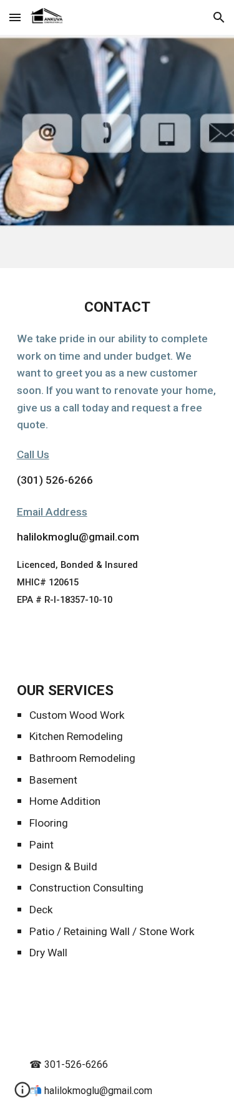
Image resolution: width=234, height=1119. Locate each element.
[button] (15, 17)
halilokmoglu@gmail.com (78, 537)
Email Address (52, 512)
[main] (117, 461)
